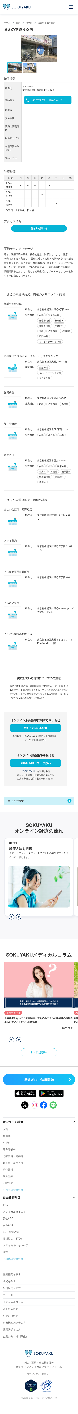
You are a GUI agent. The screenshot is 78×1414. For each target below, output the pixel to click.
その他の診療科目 (13, 1258)
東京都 (29, 22)
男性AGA (8, 1218)
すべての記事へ (39, 1052)
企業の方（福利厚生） (15, 1336)
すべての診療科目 (13, 1189)
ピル (5, 1205)
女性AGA (8, 1225)
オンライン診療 (13, 1122)
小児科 (7, 1142)
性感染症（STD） (13, 1238)
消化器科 (8, 1169)
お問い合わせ (10, 1315)
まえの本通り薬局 (46, 22)
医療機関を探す (12, 1274)
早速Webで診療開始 (39, 1079)
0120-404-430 (38, 728)
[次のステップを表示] (18, 916)
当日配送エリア (12, 1288)
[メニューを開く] (71, 7)
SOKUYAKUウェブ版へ (35, 763)
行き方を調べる (39, 228)
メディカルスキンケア (15, 1245)
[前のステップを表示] (11, 916)
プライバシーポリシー (39, 1374)
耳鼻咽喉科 (9, 1149)
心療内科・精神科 (13, 1156)
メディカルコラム (13, 1302)
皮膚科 (7, 1136)
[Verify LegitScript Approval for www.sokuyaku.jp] (31, 1385)
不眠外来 (8, 1183)
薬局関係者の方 (12, 1329)
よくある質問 (10, 1309)
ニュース (8, 1295)
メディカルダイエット (15, 1211)
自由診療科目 (11, 1197)
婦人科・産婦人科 (13, 1163)
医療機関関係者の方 (14, 1322)
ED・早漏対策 (11, 1232)
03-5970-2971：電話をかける (47, 100)
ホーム (7, 22)
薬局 (18, 22)
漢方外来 (8, 1176)
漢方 (5, 1252)
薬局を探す (9, 1281)
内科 (5, 1129)
